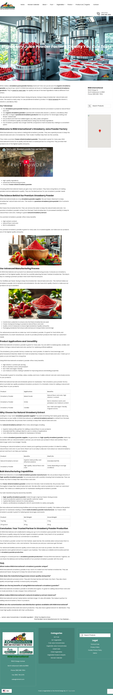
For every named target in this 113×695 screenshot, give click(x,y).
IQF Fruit (56, 637)
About (44, 4)
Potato (70, 4)
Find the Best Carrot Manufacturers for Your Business (52, 619)
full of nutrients (53, 99)
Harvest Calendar (33, 4)
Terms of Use (95, 644)
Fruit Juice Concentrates (56, 643)
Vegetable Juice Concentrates (56, 646)
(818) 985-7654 (98, 94)
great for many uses (19, 90)
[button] (100, 131)
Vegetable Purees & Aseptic (56, 655)
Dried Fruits (56, 649)
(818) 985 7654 (106, 15)
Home (22, 4)
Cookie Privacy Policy (95, 650)
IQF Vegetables (56, 640)
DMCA (95, 653)
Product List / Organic (83, 4)
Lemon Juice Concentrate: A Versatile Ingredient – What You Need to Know (25, 617)
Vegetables (60, 4)
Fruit (51, 4)
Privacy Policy (94, 647)
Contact (96, 4)
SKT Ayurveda (70, 691)
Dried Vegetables (56, 652)
